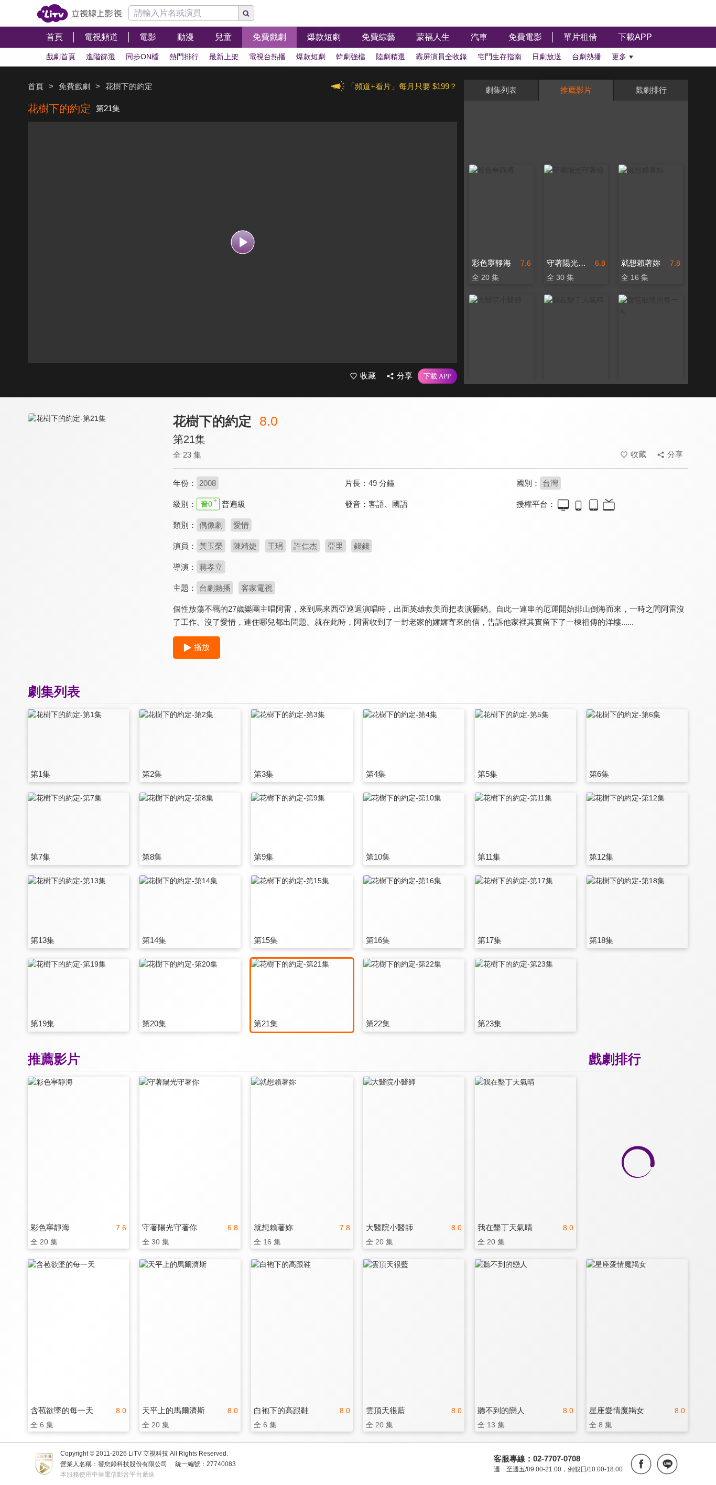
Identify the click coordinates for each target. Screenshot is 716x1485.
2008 (207, 483)
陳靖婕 (245, 545)
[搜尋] (246, 13)
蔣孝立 (211, 566)
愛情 (241, 525)
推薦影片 (576, 89)
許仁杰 (305, 545)
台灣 (550, 483)
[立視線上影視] (79, 13)
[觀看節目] (242, 242)
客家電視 (257, 587)
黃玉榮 (211, 545)
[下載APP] (437, 376)
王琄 (275, 545)
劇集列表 (501, 89)
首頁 (36, 86)
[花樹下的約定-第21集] (94, 506)
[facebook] (641, 1464)
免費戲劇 (74, 86)
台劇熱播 (215, 587)
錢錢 (362, 545)
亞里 (335, 545)
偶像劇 (211, 525)
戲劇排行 (651, 89)
